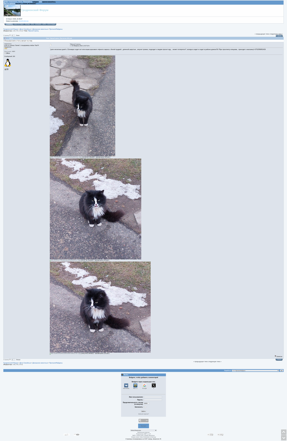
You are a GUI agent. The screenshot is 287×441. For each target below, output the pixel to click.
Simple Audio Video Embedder (140, 437)
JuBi (14, 31)
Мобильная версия (143, 432)
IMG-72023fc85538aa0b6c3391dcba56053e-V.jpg (66, 157)
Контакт (143, 426)
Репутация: (8, 51)
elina (20, 31)
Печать (280, 36)
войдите (36, 2)
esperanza (7, 44)
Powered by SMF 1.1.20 (143, 434)
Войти (44, 24)
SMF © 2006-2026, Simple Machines (143, 435)
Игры (32, 24)
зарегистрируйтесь (49, 2)
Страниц (6, 35)
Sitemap (153, 437)
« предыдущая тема (262, 34)
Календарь (38, 24)
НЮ (17, 31)
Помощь (27, 24)
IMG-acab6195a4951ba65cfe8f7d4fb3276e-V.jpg (66, 353)
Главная (9, 24)
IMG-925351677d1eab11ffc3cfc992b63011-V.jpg (65, 260)
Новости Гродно (19, 24)
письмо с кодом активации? (25, 3)
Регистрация (51, 24)
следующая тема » (276, 34)
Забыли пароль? (143, 414)
